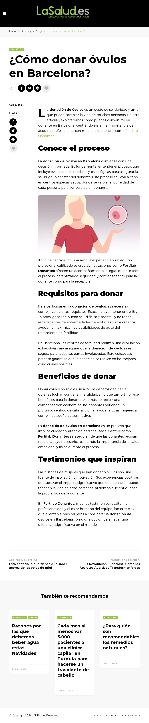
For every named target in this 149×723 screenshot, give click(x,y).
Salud (33, 617)
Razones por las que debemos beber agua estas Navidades (26, 639)
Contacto (99, 715)
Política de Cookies (125, 715)
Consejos (16, 49)
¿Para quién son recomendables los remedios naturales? (121, 636)
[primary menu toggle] (4, 13)
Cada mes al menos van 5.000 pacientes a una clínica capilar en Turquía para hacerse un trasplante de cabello (73, 650)
